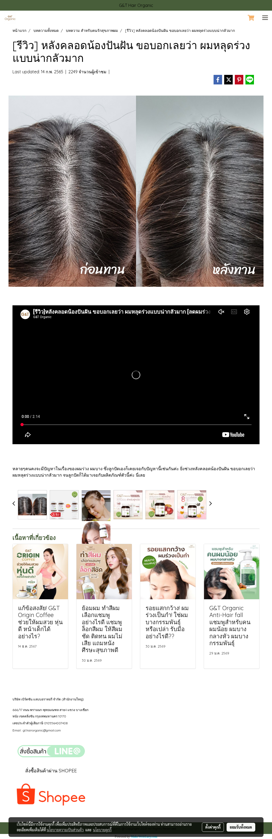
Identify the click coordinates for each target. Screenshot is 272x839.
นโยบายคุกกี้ (102, 829)
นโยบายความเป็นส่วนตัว (65, 829)
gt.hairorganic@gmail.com (42, 730)
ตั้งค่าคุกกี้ (212, 827)
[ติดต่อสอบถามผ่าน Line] (51, 751)
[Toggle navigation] (265, 18)
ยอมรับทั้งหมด (241, 827)
